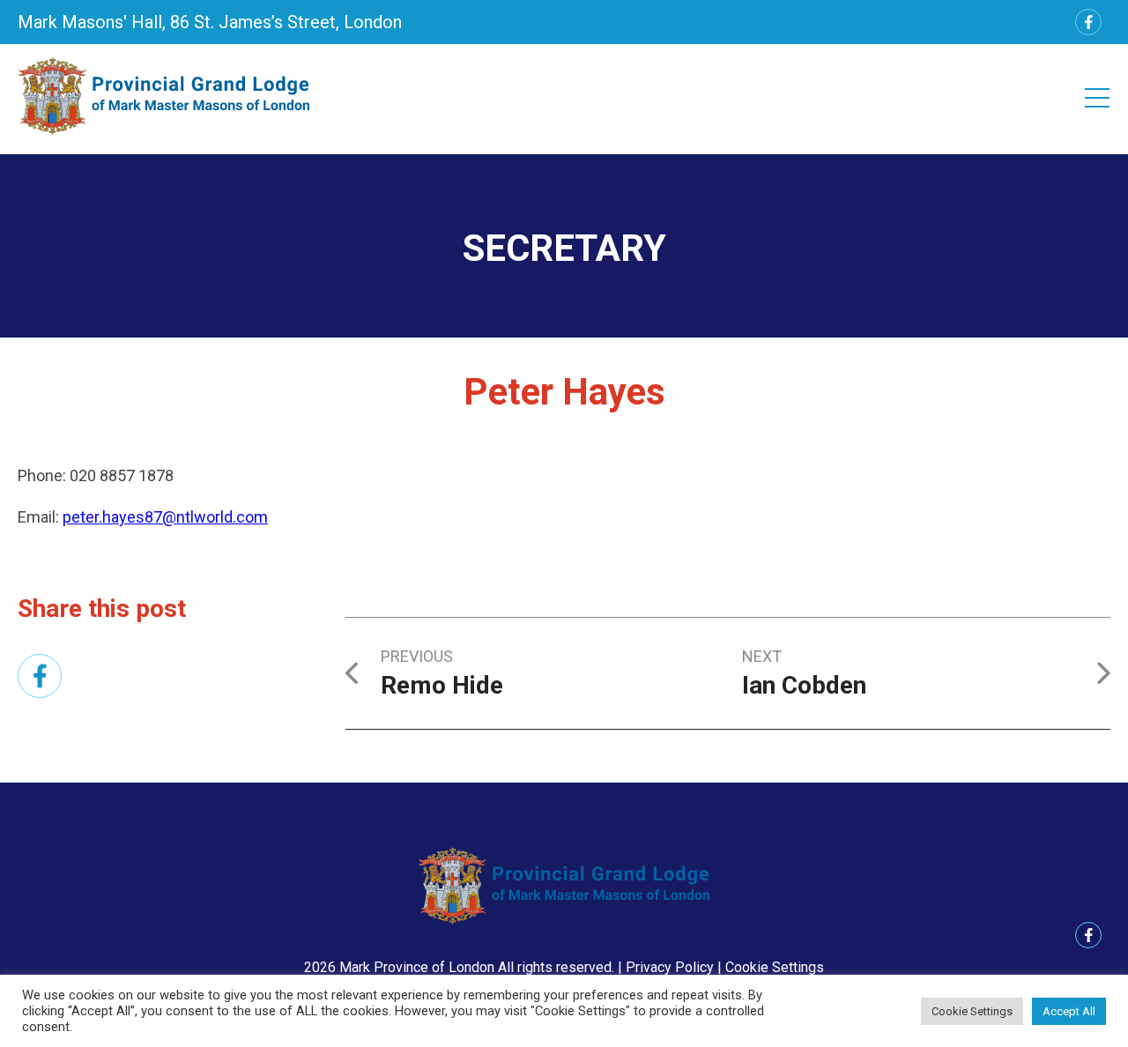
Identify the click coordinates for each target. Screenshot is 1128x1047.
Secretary (564, 248)
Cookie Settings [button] (774, 967)
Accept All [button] (1069, 1011)
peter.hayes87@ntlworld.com (165, 517)
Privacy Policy (670, 967)
